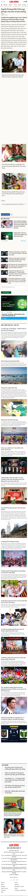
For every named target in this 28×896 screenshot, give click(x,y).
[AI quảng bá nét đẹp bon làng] (14, 558)
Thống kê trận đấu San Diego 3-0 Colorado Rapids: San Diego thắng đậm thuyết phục (17, 260)
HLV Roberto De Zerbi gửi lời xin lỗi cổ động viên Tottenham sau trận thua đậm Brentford (17, 266)
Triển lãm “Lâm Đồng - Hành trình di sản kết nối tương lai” (13, 329)
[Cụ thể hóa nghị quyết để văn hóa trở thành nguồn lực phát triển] (14, 645)
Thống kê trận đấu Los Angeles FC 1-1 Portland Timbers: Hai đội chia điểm (17, 253)
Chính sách (3, 890)
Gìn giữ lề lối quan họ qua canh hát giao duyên (13, 508)
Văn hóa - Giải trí (4, 888)
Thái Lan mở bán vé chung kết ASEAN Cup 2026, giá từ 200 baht (15, 773)
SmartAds (5, 240)
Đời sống (24, 4)
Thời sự (15, 4)
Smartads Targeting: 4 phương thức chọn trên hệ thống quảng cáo (13, 314)
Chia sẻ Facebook (6, 214)
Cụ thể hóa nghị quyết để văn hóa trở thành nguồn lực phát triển (12, 630)
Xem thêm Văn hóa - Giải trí (9, 325)
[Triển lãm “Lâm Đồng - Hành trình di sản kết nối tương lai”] (14, 348)
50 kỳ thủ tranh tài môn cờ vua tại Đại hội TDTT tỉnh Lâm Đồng (14, 601)
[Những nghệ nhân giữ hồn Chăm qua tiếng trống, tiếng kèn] (14, 675)
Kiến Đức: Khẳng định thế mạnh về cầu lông (15, 792)
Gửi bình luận (6, 292)
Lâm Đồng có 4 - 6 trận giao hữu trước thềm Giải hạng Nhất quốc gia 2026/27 (15, 780)
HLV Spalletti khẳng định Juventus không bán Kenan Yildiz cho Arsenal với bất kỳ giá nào (20, 224)
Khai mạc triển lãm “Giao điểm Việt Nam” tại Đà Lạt (12, 448)
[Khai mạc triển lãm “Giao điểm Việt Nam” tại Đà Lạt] (14, 465)
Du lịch (16, 888)
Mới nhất (5, 4)
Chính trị (10, 4)
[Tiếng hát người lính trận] (14, 407)
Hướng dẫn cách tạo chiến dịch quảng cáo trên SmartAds (20, 234)
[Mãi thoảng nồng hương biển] (14, 375)
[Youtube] (14, 880)
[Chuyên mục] (2, 1)
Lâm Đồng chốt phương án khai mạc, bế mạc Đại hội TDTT (15, 786)
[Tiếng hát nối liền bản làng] (14, 435)
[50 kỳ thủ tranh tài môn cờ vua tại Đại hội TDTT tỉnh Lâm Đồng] (14, 617)
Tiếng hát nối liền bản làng (9, 420)
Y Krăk (2, 13)
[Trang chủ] (2, 4)
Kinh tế (19, 4)
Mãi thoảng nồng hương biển (10, 361)
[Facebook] (17, 880)
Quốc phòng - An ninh (19, 886)
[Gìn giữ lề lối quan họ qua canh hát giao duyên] (14, 529)
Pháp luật (3, 886)
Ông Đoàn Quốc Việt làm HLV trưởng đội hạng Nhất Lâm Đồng (15, 768)
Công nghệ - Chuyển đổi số (20, 890)
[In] (11, 214)
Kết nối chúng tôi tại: (14, 877)
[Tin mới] (4, 1)
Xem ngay (23, 240)
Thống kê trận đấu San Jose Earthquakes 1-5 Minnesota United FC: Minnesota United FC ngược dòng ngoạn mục (17, 273)
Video (2, 892)
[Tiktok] (11, 880)
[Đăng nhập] (24, 1)
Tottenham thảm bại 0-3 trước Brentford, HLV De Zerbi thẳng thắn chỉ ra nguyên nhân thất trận (17, 281)
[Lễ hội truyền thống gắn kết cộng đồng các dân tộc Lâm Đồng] (14, 588)
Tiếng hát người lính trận (9, 388)
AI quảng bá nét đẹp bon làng (10, 541)
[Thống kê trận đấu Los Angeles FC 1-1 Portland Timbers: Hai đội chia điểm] (4, 253)
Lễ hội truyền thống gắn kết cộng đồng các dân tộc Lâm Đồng (13, 571)
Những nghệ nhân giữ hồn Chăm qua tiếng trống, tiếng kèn (13, 658)
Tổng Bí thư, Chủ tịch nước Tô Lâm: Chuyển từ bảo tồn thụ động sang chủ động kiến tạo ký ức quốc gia (12, 479)
